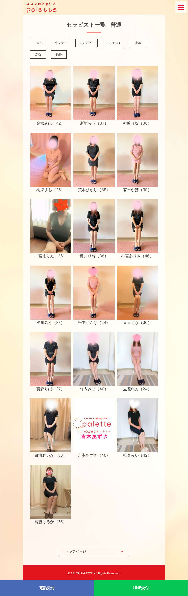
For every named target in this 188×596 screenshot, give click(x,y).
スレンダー (86, 43)
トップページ (76, 551)
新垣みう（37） (94, 123)
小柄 (138, 43)
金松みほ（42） (50, 123)
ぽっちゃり (114, 43)
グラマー (60, 43)
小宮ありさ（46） (137, 256)
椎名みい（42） (137, 455)
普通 (38, 54)
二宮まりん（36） (51, 256)
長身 (59, 54)
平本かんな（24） (94, 322)
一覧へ (38, 43)
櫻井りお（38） (94, 256)
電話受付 (47, 587)
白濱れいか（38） (51, 455)
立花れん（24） (137, 388)
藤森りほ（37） (50, 388)
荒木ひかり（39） (94, 189)
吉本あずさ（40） (94, 455)
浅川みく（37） (50, 322)
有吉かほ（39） (137, 189)
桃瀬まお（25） (50, 189)
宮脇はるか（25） (51, 521)
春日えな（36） (137, 322)
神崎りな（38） (137, 123)
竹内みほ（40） (94, 388)
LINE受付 (141, 587)
